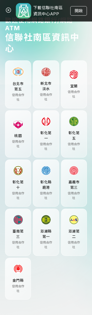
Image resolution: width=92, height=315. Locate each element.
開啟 (79, 10)
